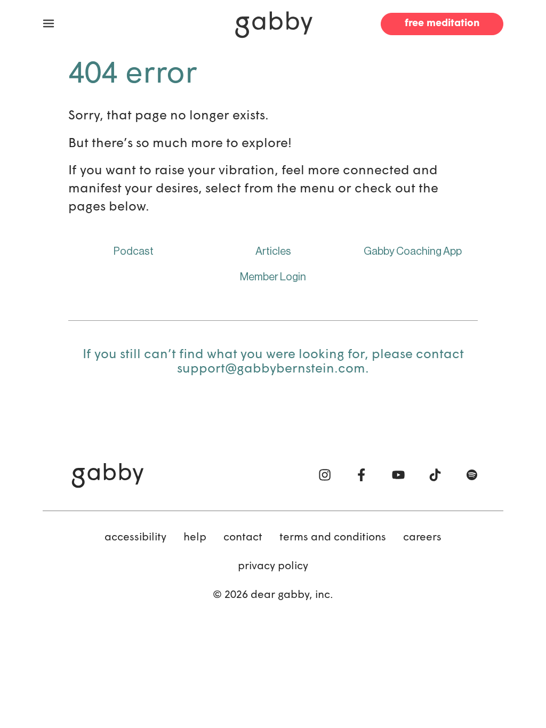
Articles (273, 251)
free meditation (442, 24)
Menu (48, 24)
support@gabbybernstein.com (271, 369)
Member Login (273, 277)
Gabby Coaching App (413, 251)
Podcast (134, 251)
